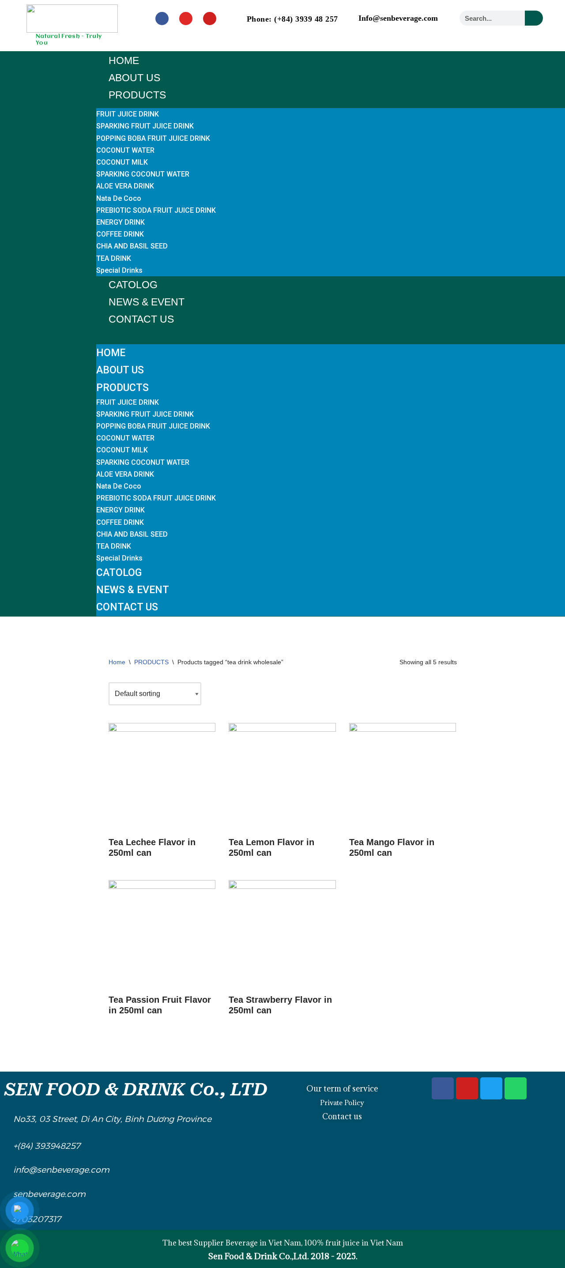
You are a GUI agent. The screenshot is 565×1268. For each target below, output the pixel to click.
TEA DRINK (113, 258)
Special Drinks (119, 270)
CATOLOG (133, 284)
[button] (330, 334)
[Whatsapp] (516, 1088)
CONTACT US (141, 319)
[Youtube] (209, 18)
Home (117, 662)
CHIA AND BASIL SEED (132, 246)
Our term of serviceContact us (342, 1102)
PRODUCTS (137, 95)
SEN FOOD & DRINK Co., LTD (135, 1089)
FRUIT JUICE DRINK (127, 114)
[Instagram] (185, 18)
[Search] (534, 18)
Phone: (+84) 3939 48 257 (292, 19)
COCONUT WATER (125, 150)
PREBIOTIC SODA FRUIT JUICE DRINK (156, 210)
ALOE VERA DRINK (125, 186)
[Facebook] (162, 18)
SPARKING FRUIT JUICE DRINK (145, 126)
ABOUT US (134, 77)
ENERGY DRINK (120, 222)
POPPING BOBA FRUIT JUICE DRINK (153, 138)
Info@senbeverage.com (398, 18)
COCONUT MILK (122, 162)
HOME (124, 60)
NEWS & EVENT (147, 302)
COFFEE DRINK (120, 234)
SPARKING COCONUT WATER (142, 174)
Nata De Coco (118, 198)
